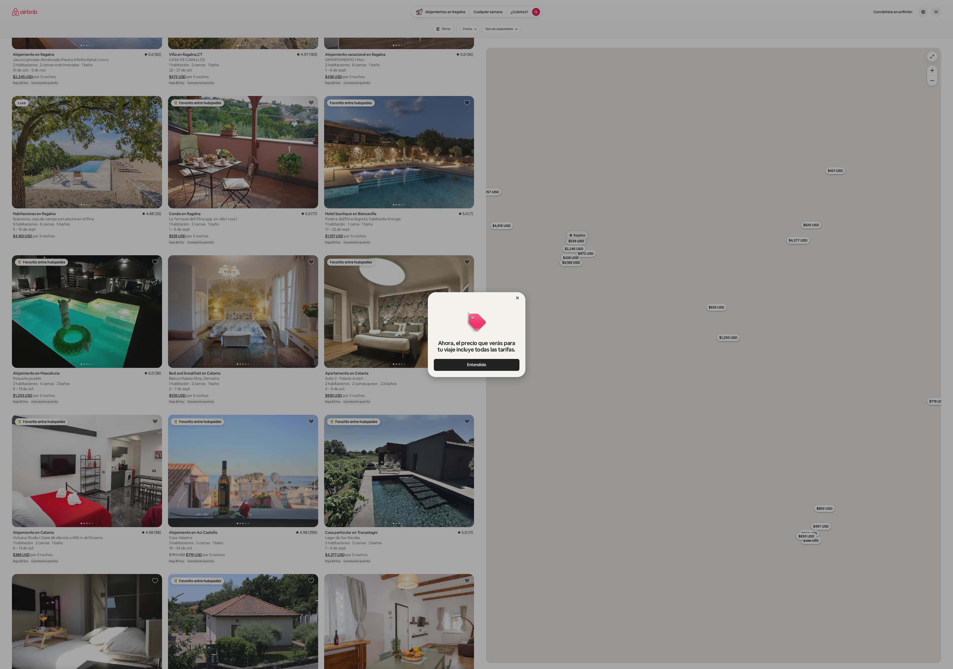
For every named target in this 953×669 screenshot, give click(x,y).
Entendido (476, 364)
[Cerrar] (517, 298)
